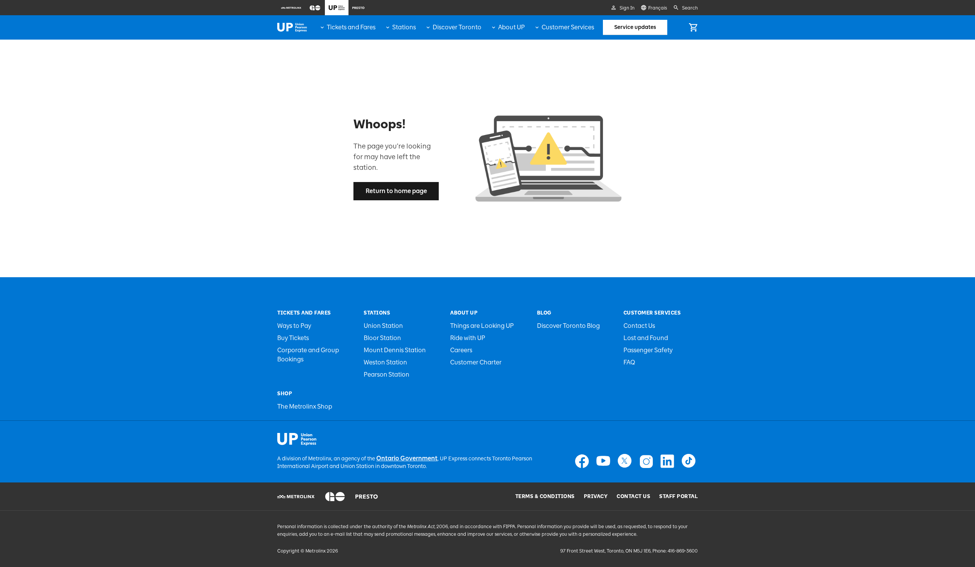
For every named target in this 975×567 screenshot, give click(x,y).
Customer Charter (476, 362)
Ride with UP (467, 338)
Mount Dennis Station (395, 350)
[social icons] (296, 439)
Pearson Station (386, 374)
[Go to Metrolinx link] (296, 496)
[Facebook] (582, 461)
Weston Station (385, 362)
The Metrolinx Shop (304, 406)
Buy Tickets (293, 338)
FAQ (629, 362)
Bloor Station (382, 338)
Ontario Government (407, 458)
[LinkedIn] (667, 461)
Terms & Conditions (545, 496)
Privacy (596, 496)
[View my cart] (693, 27)
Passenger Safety (648, 350)
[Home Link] (292, 27)
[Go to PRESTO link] (366, 496)
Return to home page (396, 191)
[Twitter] (624, 461)
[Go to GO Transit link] (335, 496)
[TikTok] (688, 461)
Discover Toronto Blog (568, 325)
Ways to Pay (294, 325)
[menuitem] (291, 7)
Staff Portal (678, 496)
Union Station (383, 325)
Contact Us (639, 325)
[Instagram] (646, 461)
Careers (461, 350)
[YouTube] (603, 461)
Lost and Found (645, 338)
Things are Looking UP (482, 325)
